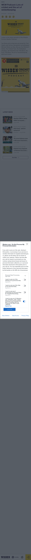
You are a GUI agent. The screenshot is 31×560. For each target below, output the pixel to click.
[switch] (24, 280)
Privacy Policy (25, 315)
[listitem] (15, 275)
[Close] (27, 244)
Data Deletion (5, 315)
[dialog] (15, 280)
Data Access (15, 315)
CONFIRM (9, 309)
